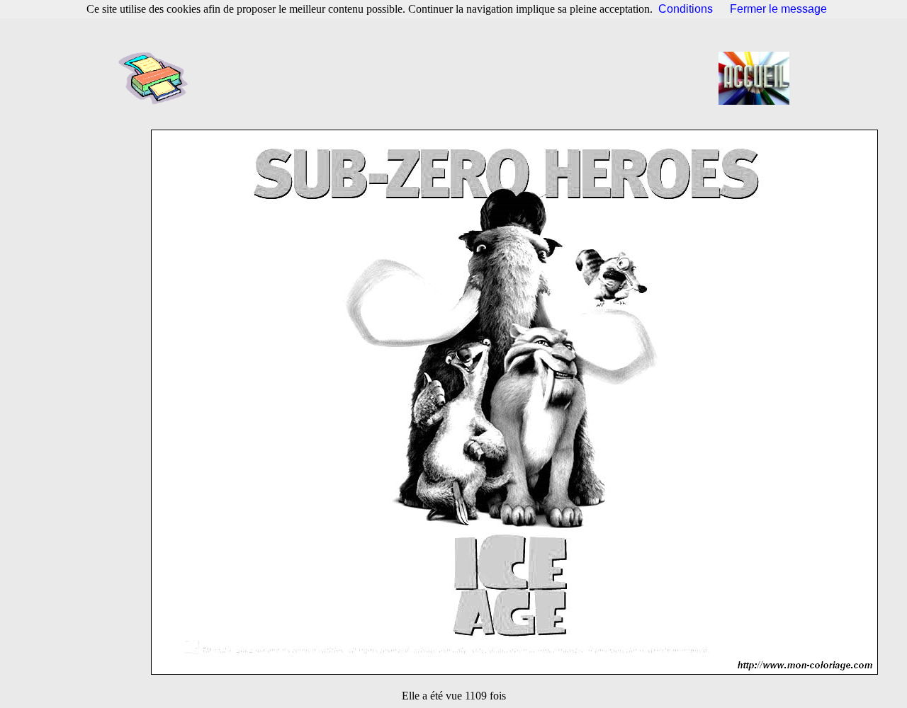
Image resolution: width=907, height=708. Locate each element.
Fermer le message (778, 9)
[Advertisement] (458, 78)
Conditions (685, 9)
